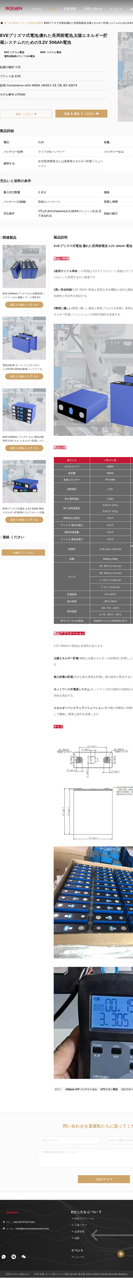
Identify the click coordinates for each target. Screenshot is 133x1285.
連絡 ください (24, 114)
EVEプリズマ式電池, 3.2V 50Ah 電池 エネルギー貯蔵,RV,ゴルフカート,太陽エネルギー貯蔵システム (23, 512)
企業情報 (69, 9)
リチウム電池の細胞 (30, 22)
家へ (6, 22)
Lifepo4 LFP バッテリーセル (81, 1089)
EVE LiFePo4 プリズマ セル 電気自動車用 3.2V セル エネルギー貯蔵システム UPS (23, 440)
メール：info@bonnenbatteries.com (27, 1228)
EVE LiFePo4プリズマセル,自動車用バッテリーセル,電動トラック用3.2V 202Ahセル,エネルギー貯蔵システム (24, 297)
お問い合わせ (92, 9)
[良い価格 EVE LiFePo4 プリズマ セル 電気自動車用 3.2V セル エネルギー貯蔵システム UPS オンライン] (24, 409)
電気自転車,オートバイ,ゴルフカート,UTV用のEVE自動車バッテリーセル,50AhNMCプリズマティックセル (22, 369)
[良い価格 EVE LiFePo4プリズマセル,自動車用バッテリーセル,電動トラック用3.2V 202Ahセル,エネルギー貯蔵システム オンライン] (24, 266)
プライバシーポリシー (18, 1274)
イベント (116, 9)
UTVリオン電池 (109, 1089)
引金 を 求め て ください (80, 113)
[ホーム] (14, 8)
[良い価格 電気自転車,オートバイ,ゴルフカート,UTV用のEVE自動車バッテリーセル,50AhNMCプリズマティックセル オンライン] (24, 338)
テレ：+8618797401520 (20, 1222)
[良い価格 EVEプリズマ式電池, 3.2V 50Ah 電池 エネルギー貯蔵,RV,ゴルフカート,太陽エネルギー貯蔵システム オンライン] (24, 481)
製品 (53, 9)
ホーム (37, 9)
